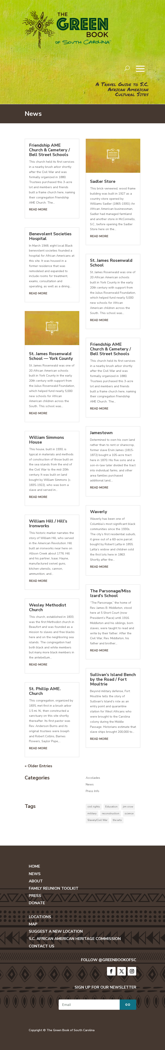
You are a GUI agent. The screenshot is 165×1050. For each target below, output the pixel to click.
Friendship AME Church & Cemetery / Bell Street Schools (49, 150)
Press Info (92, 791)
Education (111, 806)
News (90, 784)
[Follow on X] (121, 971)
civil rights (93, 806)
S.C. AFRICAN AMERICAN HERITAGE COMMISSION (75, 938)
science (129, 813)
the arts (117, 820)
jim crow (128, 806)
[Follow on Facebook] (111, 971)
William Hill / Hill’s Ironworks (48, 523)
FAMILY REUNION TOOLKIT (53, 888)
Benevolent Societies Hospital (50, 236)
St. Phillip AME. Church (45, 691)
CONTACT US (41, 946)
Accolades (93, 778)
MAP (33, 924)
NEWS (35, 873)
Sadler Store (102, 181)
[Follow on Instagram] (132, 971)
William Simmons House (46, 440)
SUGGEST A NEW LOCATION (56, 931)
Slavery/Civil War (97, 820)
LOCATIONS (40, 916)
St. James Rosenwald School (111, 263)
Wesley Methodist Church (47, 607)
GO (128, 1004)
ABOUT (36, 881)
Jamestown (101, 433)
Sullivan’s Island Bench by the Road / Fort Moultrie (113, 679)
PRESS (35, 895)
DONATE (37, 903)
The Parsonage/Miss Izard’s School (110, 593)
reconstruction (110, 813)
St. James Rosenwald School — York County (51, 356)
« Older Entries (38, 766)
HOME (34, 866)
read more (38, 209)
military (91, 813)
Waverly (98, 512)
